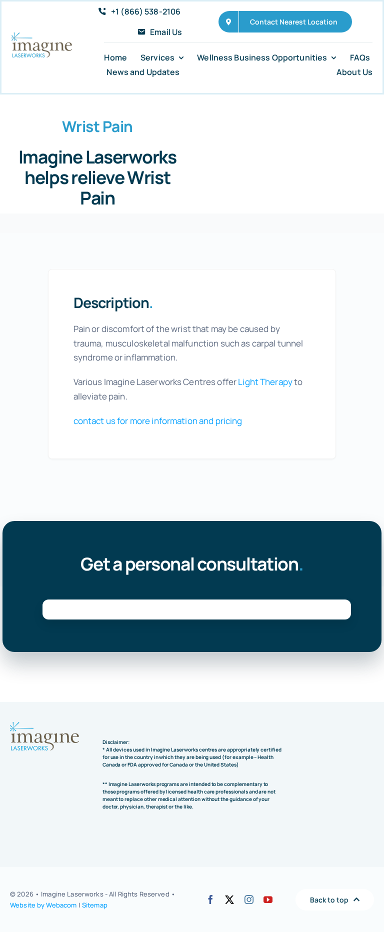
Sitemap (95, 905)
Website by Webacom (43, 905)
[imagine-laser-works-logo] (42, 36)
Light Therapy (265, 382)
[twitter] (229, 899)
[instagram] (249, 899)
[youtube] (268, 899)
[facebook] (210, 899)
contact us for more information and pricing (158, 420)
